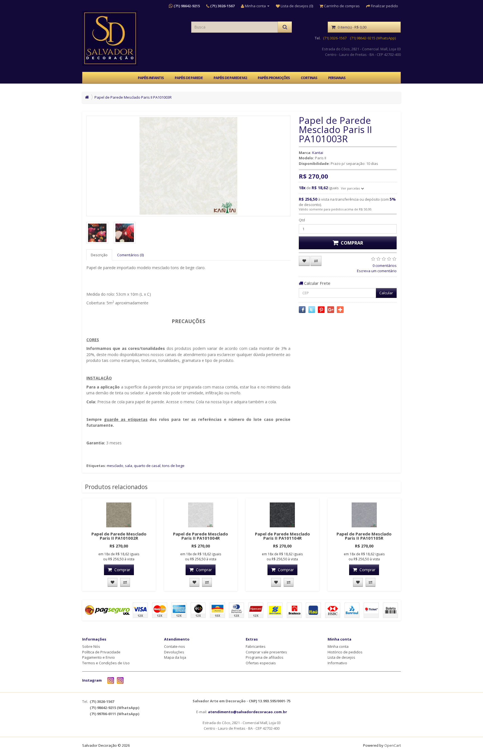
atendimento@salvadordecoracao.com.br (247, 711)
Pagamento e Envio (98, 657)
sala (128, 465)
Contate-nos (174, 646)
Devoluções (174, 652)
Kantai (317, 152)
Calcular (386, 292)
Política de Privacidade (101, 652)
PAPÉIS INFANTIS (151, 77)
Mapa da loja (175, 657)
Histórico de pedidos (345, 652)
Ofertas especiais (261, 662)
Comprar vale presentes (266, 652)
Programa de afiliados (264, 657)
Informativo (337, 662)
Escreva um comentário (377, 270)
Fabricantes (256, 646)
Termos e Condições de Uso (106, 662)
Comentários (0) (130, 254)
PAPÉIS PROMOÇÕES (274, 77)
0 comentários (385, 265)
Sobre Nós (91, 646)
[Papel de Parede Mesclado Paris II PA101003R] (188, 166)
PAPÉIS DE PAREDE (189, 77)
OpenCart (392, 745)
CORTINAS (309, 77)
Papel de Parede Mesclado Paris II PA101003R (133, 97)
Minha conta (338, 646)
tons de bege (173, 465)
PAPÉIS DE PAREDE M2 (230, 77)
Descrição (99, 254)
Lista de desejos (341, 657)
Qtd (302, 219)
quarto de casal (147, 465)
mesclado (115, 465)
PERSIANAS (336, 77)
